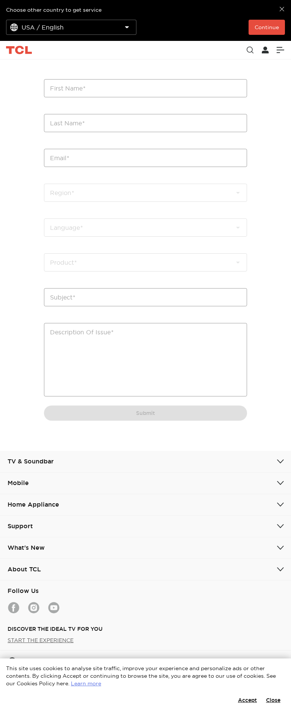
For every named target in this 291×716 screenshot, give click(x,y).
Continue (267, 27)
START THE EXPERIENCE (41, 640)
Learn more (86, 683)
